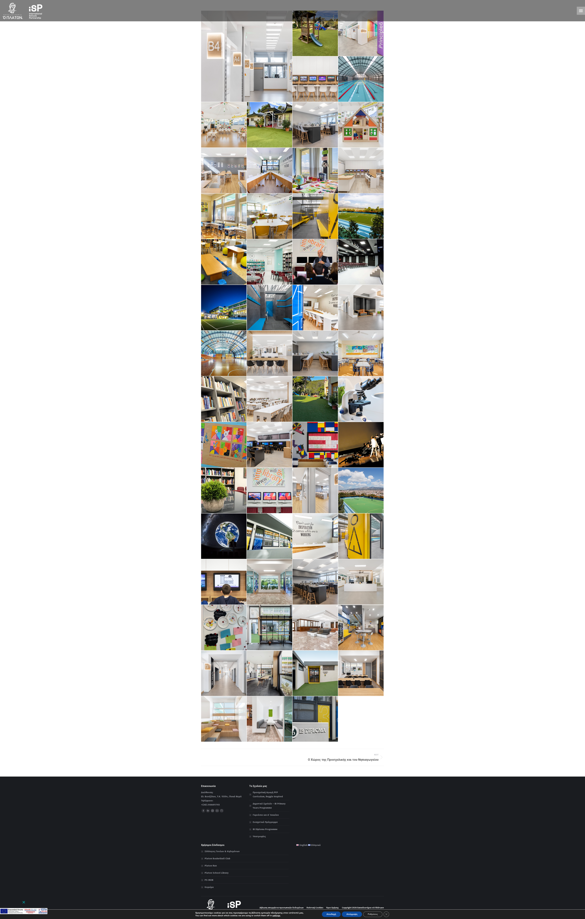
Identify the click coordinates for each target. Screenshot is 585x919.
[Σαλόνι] (269, 582)
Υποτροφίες (259, 836)
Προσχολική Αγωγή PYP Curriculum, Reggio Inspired (268, 794)
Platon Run (211, 865)
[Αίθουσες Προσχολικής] (269, 125)
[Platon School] (224, 308)
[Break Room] (269, 628)
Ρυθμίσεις (373, 914)
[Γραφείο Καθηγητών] (361, 673)
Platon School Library (217, 872)
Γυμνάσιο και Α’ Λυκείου (266, 815)
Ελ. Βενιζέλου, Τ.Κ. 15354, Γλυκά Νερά (221, 796)
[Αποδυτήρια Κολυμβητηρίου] (315, 216)
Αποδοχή (331, 914)
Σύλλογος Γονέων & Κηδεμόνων (222, 851)
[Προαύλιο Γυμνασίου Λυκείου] (361, 490)
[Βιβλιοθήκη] (269, 262)
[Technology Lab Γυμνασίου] (269, 445)
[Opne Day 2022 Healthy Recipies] (224, 628)
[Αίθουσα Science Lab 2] (315, 353)
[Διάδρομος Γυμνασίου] (246, 56)
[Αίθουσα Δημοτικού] (224, 216)
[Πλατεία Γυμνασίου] (361, 308)
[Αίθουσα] (315, 170)
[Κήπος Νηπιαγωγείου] (315, 33)
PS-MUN (209, 880)
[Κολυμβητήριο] (361, 79)
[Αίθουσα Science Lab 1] (315, 582)
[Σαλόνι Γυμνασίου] (361, 582)
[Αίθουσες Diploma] (315, 719)
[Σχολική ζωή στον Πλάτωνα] (361, 125)
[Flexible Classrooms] (224, 262)
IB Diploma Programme (265, 829)
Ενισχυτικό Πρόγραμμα (265, 822)
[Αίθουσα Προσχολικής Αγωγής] (224, 125)
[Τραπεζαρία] (269, 399)
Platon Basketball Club (217, 858)
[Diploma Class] (269, 170)
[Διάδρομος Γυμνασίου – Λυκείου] (224, 673)
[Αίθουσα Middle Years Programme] (315, 445)
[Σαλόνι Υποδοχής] (315, 628)
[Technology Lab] (315, 79)
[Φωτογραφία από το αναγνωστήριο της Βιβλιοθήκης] (224, 490)
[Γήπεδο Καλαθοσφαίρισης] (224, 353)
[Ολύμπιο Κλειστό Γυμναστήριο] (361, 628)
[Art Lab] (224, 170)
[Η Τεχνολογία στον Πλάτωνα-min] (269, 490)
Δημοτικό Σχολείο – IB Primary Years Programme (269, 805)
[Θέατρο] (361, 262)
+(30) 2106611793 (210, 804)
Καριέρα (209, 887)
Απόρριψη (351, 914)
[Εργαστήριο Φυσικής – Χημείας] (315, 125)
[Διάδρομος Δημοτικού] (361, 33)
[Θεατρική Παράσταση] (361, 445)
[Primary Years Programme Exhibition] (224, 445)
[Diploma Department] (269, 536)
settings (276, 915)
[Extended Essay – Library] (224, 399)
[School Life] (361, 216)
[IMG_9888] (315, 399)
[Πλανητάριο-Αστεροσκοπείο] (224, 536)
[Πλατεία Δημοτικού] (269, 353)
